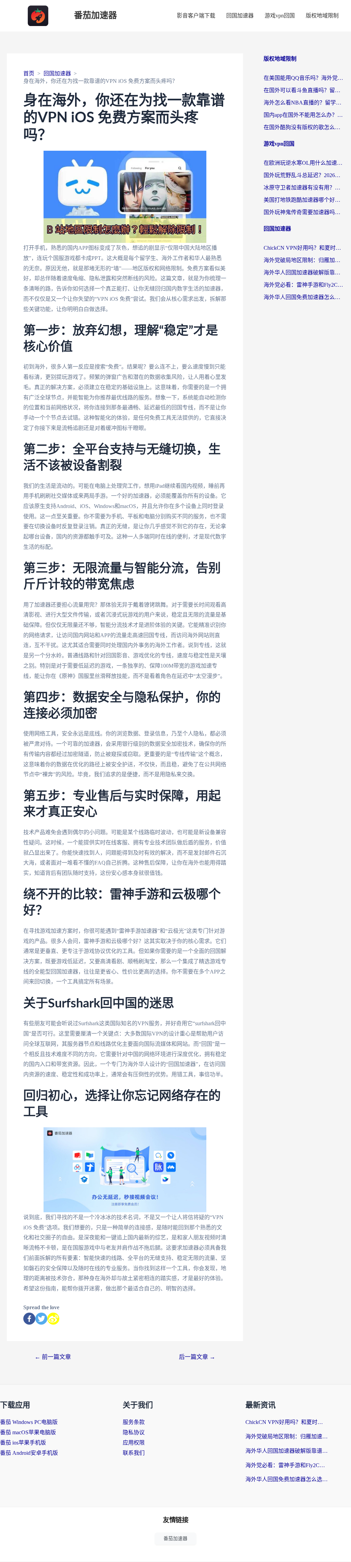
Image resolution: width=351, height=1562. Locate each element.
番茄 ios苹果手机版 (23, 1443)
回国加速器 (240, 15)
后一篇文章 (197, 1357)
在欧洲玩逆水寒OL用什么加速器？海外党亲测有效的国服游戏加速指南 (304, 163)
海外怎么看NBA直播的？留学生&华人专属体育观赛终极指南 (304, 103)
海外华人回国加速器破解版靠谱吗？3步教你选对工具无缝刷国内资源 (304, 272)
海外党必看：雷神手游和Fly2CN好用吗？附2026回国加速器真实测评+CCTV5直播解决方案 (304, 285)
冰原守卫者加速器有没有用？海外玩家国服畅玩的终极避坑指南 (304, 187)
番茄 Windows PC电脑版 (29, 1422)
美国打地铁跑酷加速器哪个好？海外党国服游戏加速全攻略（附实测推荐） (304, 200)
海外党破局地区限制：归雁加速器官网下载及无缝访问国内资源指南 (304, 260)
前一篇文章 (53, 1357)
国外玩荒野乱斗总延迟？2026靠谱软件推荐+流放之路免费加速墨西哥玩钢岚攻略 (304, 175)
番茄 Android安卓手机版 (29, 1453)
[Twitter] (41, 1319)
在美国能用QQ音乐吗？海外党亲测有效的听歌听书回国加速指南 (304, 78)
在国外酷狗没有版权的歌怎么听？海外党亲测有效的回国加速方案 (304, 127)
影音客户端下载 (196, 15)
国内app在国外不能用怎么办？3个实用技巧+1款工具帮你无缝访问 (304, 115)
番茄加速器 (95, 15)
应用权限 (134, 1443)
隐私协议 (134, 1432)
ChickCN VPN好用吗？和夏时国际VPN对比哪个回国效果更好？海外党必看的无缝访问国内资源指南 (304, 248)
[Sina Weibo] (53, 1319)
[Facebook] (29, 1319)
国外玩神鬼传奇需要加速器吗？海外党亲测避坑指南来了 (304, 212)
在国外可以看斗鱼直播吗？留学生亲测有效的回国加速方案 (304, 90)
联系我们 (134, 1453)
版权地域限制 (322, 15)
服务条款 (134, 1422)
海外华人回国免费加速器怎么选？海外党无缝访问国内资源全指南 (304, 297)
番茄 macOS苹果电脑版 (28, 1432)
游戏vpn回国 (280, 15)
